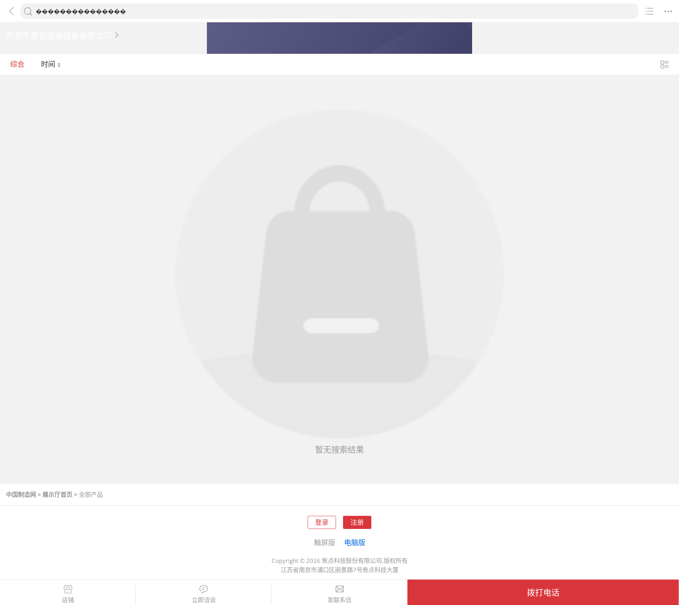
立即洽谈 (204, 600)
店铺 (68, 600)
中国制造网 (21, 494)
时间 (49, 64)
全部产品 (91, 494)
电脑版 (354, 542)
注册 (357, 522)
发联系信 (339, 600)
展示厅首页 (57, 494)
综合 (17, 64)
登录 (322, 522)
